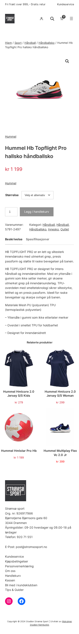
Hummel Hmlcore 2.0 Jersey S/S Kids (18, 393)
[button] (67, 61)
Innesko (53, 229)
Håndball (30, 42)
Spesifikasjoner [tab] (38, 239)
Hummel (10, 136)
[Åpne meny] (71, 18)
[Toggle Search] (52, 18)
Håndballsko (47, 42)
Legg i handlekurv (36, 211)
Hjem (8, 42)
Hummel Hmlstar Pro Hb (19, 450)
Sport (18, 42)
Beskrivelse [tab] (14, 239)
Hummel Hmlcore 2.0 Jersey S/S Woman (60, 393)
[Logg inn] (41, 18)
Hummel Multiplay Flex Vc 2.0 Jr (60, 453)
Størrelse (12, 195)
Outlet (64, 229)
